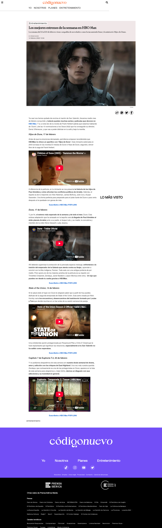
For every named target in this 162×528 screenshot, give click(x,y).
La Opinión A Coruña (48, 510)
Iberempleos (82, 523)
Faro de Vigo (103, 506)
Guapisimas (71, 523)
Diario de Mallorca (86, 502)
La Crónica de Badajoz (118, 506)
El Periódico (50, 506)
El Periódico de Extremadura (66, 506)
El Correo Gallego (73, 514)
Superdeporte (59, 514)
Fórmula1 (61, 523)
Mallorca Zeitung (33, 514)
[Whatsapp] (122, 113)
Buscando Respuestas (35, 523)
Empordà (104, 502)
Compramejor (51, 523)
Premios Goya (117, 523)
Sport (50, 514)
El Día (96, 502)
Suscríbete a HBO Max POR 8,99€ (63, 204)
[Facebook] (131, 113)
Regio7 (43, 514)
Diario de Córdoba (46, 502)
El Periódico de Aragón (118, 502)
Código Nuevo (34, 36)
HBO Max (32, 123)
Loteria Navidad (94, 523)
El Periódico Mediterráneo (88, 506)
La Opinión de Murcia (65, 510)
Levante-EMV (126, 510)
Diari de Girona (32, 502)
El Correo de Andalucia (89, 514)
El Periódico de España (35, 506)
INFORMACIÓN (72, 502)
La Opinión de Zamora (101, 510)
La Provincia (115, 510)
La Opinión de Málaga (83, 510)
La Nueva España (33, 510)
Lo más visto (111, 197)
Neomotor (106, 523)
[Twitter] (126, 113)
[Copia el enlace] (117, 113)
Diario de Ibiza (60, 502)
